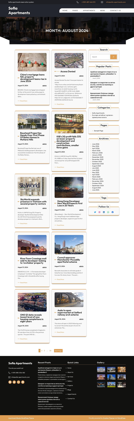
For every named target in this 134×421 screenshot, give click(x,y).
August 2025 (96, 166)
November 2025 (97, 159)
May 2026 (95, 146)
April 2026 (95, 148)
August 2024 (96, 188)
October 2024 (97, 183)
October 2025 (97, 161)
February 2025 (97, 179)
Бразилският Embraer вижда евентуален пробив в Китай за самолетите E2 (102, 95)
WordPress (121, 418)
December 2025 (97, 157)
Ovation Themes (108, 418)
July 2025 (95, 168)
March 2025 (96, 177)
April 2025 (95, 175)
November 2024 (97, 181)
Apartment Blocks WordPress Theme (21, 418)
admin (44, 85)
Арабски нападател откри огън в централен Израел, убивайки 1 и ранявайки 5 (103, 74)
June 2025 (95, 170)
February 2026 (97, 153)
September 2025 (98, 164)
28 (50, 351)
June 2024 (95, 190)
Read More (24, 101)
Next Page (58, 351)
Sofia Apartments (19, 10)
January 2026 (97, 155)
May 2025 (95, 172)
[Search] (113, 57)
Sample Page (98, 131)
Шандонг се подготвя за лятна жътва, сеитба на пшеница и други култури (102, 85)
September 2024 (98, 185)
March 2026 (96, 150)
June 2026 (95, 144)
